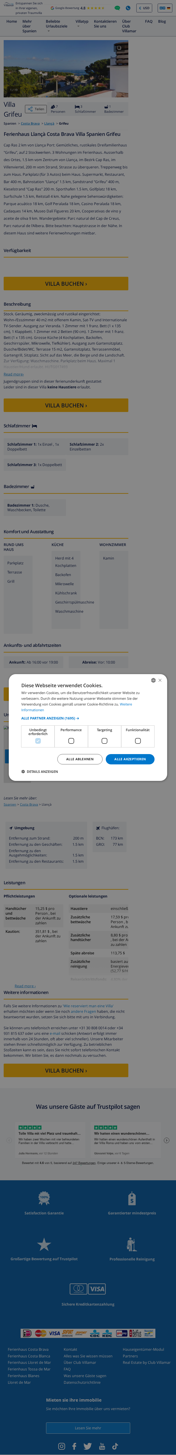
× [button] (160, 680)
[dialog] (88, 727)
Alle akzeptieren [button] (130, 759)
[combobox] (153, 680)
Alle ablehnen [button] (80, 759)
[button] (87, 718)
